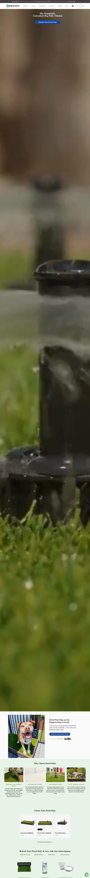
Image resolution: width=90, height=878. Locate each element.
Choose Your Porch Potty (48, 22)
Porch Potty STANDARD (44, 833)
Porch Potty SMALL (60, 833)
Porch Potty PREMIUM (26, 833)
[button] (77, 5)
